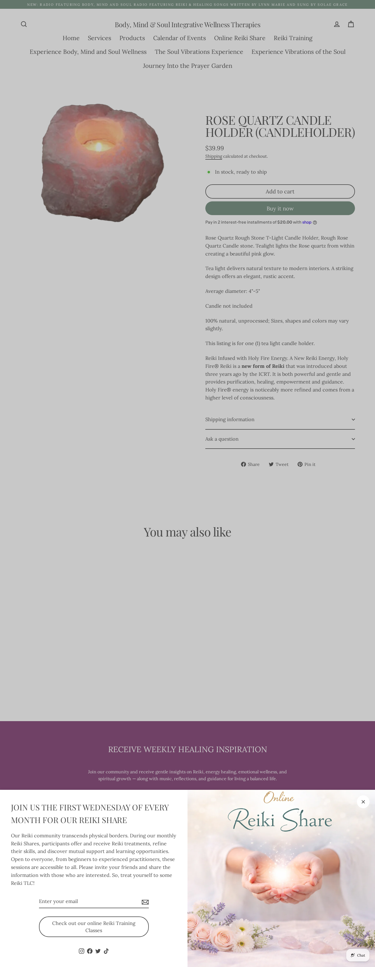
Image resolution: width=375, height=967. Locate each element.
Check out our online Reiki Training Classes (93, 926)
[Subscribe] (144, 901)
